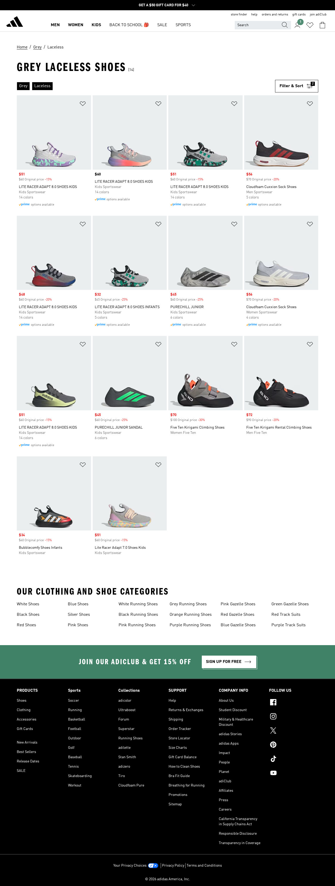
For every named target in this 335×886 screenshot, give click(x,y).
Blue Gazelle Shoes (238, 625)
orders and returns (275, 14)
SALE (162, 25)
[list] (146, 86)
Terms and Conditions (204, 865)
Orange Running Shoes (191, 615)
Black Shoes (28, 615)
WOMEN (75, 25)
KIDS (96, 25)
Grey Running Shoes (188, 604)
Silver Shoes (79, 615)
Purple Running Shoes (190, 625)
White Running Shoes (138, 604)
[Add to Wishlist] (83, 104)
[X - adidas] (293, 731)
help (254, 14)
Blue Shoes (78, 604)
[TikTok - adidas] (293, 759)
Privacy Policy (173, 865)
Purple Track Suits (288, 625)
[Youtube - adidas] (293, 774)
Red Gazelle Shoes (237, 615)
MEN (55, 25)
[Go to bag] (322, 25)
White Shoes (28, 604)
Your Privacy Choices (130, 865)
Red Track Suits (285, 615)
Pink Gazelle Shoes (238, 604)
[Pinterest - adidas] (293, 745)
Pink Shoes (78, 625)
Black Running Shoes (138, 615)
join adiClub (318, 14)
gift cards (299, 14)
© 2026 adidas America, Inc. (167, 879)
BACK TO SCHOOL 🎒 (129, 25)
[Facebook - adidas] (293, 703)
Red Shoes (26, 625)
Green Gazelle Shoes (290, 604)
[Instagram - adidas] (293, 717)
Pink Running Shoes (137, 625)
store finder (239, 14)
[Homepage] (14, 22)
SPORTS (183, 25)
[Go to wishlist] (310, 25)
